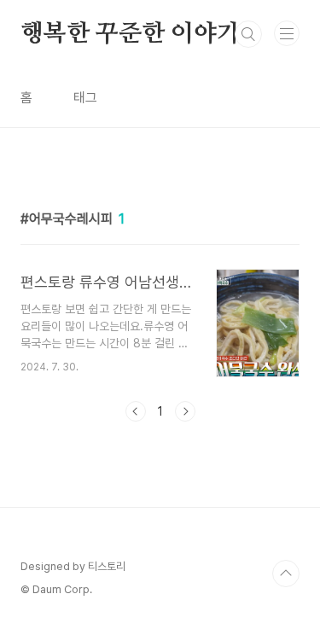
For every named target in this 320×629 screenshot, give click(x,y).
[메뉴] (287, 33)
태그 (85, 98)
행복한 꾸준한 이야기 (130, 34)
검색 (248, 34)
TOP (286, 573)
